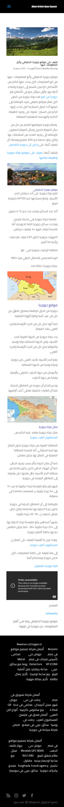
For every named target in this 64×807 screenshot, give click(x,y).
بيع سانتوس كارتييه (32, 709)
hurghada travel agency (33, 765)
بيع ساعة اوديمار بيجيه (34, 758)
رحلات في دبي (31, 700)
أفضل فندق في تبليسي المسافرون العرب (38, 717)
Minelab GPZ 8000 (32, 750)
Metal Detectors (30, 661)
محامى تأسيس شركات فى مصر (34, 656)
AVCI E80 (27, 755)
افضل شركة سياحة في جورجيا (35, 727)
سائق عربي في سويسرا (23, 770)
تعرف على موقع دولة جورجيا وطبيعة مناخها (32, 155)
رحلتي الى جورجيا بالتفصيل (23, 144)
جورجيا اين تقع (49, 96)
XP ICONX (52, 664)
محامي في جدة (22, 704)
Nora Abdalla (43, 68)
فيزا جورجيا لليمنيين (46, 565)
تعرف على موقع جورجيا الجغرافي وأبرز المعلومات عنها (37, 63)
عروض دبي (35, 654)
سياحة (16, 68)
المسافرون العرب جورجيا (44, 437)
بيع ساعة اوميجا (40, 674)
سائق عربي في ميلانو (35, 724)
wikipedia (52, 613)
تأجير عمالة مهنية (37, 679)
